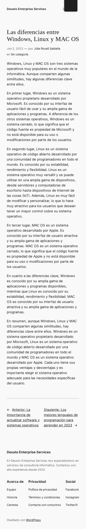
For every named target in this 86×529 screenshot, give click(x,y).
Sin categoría (19, 54)
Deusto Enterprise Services (26, 9)
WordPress (33, 520)
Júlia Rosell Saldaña (47, 48)
